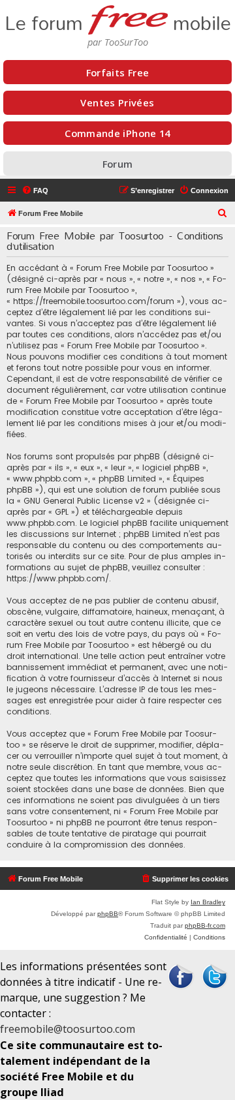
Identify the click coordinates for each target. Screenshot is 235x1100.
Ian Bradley (208, 902)
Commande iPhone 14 (117, 133)
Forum (117, 163)
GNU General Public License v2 (84, 500)
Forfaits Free (117, 72)
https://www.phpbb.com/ (58, 578)
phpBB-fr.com (205, 925)
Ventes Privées (117, 102)
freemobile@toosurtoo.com (67, 1029)
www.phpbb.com (41, 522)
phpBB (107, 913)
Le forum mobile (118, 19)
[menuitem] (35, 190)
